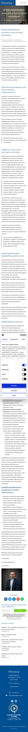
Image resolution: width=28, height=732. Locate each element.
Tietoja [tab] (23, 339)
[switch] (24, 370)
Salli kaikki (14, 385)
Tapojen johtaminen (8, 40)
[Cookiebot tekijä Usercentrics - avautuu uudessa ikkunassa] (20, 335)
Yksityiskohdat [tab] (14, 339)
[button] (5, 599)
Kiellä (14, 395)
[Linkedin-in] (12, 701)
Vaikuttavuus (18, 40)
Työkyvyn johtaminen (6, 41)
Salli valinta (14, 390)
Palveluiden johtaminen (19, 41)
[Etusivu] (1, 20)
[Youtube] (16, 701)
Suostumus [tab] (5, 339)
